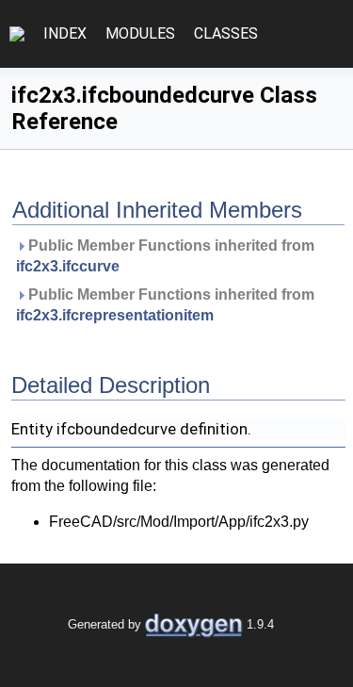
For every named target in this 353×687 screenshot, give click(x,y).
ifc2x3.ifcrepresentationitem (115, 315)
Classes (226, 33)
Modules (140, 33)
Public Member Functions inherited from (167, 255)
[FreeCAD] (16, 33)
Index (65, 33)
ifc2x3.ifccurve (68, 266)
